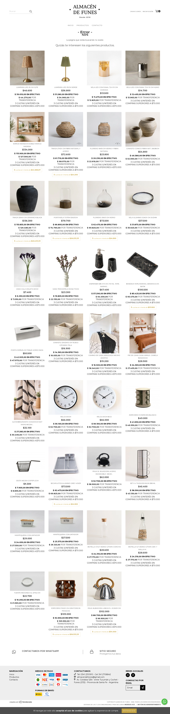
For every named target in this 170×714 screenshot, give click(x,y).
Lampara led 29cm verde (65, 87)
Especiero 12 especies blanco (142, 415)
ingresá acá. (130, 704)
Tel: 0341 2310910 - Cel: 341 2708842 (94, 674)
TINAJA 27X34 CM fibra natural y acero (65, 150)
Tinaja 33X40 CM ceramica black (27, 217)
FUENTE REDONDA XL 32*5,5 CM (27, 593)
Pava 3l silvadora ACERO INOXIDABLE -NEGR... (104, 472)
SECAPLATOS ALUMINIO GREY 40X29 (66, 483)
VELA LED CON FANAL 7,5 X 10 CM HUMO (142, 87)
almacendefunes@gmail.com (91, 677)
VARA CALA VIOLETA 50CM (27, 289)
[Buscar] (30, 11)
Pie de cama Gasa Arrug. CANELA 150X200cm (143, 356)
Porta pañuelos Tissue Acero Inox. (27, 350)
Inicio (71, 25)
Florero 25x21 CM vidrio (104, 217)
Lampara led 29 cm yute (27, 87)
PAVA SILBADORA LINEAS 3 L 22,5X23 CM (104, 608)
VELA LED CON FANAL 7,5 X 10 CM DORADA (104, 88)
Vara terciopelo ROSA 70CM (66, 289)
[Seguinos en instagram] (128, 675)
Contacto (97, 25)
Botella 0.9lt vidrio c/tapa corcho (104, 547)
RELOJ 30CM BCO (104, 417)
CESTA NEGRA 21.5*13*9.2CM (27, 481)
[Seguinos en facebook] (133, 675)
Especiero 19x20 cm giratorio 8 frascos (65, 609)
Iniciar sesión (148, 11)
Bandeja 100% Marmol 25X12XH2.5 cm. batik (142, 285)
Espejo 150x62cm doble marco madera (27, 145)
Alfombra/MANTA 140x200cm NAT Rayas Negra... (27, 423)
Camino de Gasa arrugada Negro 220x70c (104, 356)
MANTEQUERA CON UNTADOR (27, 535)
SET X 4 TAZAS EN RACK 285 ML (142, 483)
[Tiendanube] (21, 703)
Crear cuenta (135, 11)
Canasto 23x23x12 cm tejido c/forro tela (65, 344)
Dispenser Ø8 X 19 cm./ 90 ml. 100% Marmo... (104, 285)
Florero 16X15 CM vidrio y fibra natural (104, 150)
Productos (83, 25)
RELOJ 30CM (65, 417)
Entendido (129, 711)
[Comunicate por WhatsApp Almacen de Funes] (164, 702)
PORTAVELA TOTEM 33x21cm (66, 217)
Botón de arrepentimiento (149, 704)
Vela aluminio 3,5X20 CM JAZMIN (143, 217)
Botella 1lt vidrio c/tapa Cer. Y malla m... (142, 548)
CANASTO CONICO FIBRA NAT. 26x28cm (142, 148)
